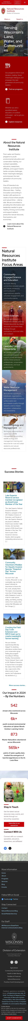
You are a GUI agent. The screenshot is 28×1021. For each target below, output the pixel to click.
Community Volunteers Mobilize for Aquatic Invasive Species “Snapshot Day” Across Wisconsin (13, 568)
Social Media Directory (9, 914)
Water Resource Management (12, 389)
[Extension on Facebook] (12, 963)
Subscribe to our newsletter (14, 824)
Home (4, 873)
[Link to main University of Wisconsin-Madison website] (14, 944)
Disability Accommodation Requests (14, 1004)
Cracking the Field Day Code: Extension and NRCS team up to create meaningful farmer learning (13, 633)
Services (5, 881)
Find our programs (15, 89)
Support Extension (17, 2)
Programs (5, 879)
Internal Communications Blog (12, 928)
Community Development (14, 971)
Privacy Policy (7, 999)
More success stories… (17, 685)
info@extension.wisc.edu (15, 993)
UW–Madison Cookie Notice (8, 1014)
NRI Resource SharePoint (10, 925)
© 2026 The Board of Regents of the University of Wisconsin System (14, 995)
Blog (3, 884)
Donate (4, 887)
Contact (4, 908)
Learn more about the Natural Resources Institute (15, 226)
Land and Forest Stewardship (12, 347)
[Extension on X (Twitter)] (16, 963)
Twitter (15, 899)
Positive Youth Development (14, 982)
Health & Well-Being (14, 973)
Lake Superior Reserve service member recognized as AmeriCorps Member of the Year (13, 499)
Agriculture (14, 968)
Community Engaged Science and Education (12, 277)
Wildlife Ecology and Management (13, 426)
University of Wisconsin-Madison (6, 2)
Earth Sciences (11, 315)
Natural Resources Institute (15, 9)
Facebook (7, 899)
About (4, 876)
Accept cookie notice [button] (14, 1018)
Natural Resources (14, 979)
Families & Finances (14, 976)
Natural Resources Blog (10, 911)
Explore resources (15, 122)
